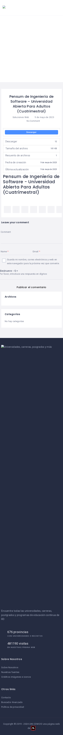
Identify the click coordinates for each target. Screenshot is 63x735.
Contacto (6, 697)
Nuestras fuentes (10, 672)
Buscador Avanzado (12, 702)
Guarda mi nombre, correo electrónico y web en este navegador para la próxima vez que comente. (33, 261)
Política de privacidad (12, 707)
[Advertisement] (31, 48)
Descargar (31, 132)
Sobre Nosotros (9, 667)
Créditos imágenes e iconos (16, 677)
